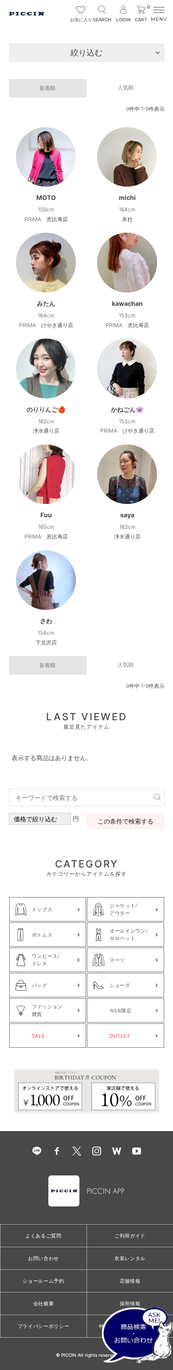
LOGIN (123, 19)
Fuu (46, 515)
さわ (46, 621)
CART (142, 14)
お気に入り (80, 19)
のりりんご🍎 (46, 409)
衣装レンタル (129, 1258)
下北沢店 (46, 642)
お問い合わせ (43, 1258)
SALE (38, 1036)
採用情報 (130, 1303)
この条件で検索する (125, 821)
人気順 (126, 87)
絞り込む (86, 52)
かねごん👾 (127, 409)
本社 (127, 219)
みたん (46, 303)
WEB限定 (120, 1010)
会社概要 (43, 1303)
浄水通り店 (46, 430)
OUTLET (120, 1036)
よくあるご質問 (43, 1236)
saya (127, 515)
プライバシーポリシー (44, 1326)
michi (127, 197)
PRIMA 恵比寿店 (46, 219)
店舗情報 (130, 1281)
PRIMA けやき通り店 (46, 325)
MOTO (46, 197)
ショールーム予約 (43, 1281)
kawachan (127, 303)
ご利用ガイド (129, 1236)
